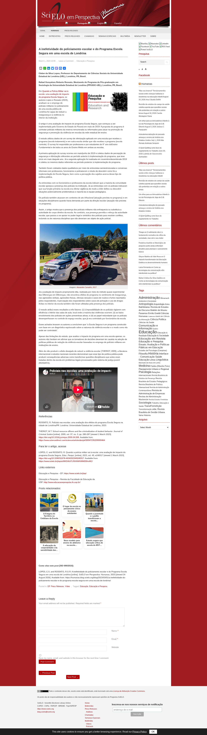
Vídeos (88, 724)
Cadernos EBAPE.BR (155, 316)
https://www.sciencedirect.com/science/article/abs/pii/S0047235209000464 (72, 440)
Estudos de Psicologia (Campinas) (153, 350)
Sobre (153, 36)
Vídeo (67, 586)
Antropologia (146, 304)
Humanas (146, 83)
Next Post (72, 677)
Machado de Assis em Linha (149, 363)
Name (114, 631)
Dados (155, 329)
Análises (89, 712)
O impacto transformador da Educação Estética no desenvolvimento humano (153, 260)
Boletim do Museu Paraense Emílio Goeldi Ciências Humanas (154, 313)
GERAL (42, 30)
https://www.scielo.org (45, 709)
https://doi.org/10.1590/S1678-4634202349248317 (61, 458)
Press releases (72, 36)
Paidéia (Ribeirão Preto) (160, 366)
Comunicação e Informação (148, 327)
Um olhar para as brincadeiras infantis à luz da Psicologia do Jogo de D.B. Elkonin (154, 124)
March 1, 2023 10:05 (47, 61)
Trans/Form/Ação (153, 406)
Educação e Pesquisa (85, 61)
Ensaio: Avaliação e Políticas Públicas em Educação (154, 346)
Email (114, 639)
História (153, 353)
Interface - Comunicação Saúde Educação (153, 356)
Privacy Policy (139, 731)
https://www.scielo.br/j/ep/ (75, 473)
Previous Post (47, 673)
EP (49, 586)
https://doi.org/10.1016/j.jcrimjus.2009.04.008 (59, 437)
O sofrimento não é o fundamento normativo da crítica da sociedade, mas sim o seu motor (152, 235)
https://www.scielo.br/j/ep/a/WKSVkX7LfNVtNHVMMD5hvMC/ (66, 461)
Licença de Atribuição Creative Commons (129, 691)
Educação (84, 586)
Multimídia (125, 36)
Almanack (164, 298)
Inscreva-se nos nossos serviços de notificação (137, 704)
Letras (152, 360)
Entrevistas (54, 36)
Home (41, 36)
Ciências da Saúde (146, 322)
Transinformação (145, 409)
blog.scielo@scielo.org (46, 712)
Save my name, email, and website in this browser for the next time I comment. (74, 658)
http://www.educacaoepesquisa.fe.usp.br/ (62, 482)
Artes (167, 304)
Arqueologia (158, 304)
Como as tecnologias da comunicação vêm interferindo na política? (151, 270)
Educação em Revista (152, 338)
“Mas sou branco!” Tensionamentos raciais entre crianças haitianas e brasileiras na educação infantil (152, 94)
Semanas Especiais (107, 36)
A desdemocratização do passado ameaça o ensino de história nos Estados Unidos (152, 137)
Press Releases (57, 586)
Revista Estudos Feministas (158, 399)
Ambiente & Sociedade (147, 301)
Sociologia (145, 402)
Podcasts (89, 726)
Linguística (162, 359)
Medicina (144, 365)
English (100, 23)
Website (115, 647)
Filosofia (143, 353)
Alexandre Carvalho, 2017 (86, 287)
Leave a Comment (66, 61)
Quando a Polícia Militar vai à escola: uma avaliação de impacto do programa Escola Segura (54, 94)
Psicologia (145, 371)
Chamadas (89, 36)
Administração (149, 297)
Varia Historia (145, 415)
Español (118, 23)
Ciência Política (158, 319)
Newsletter (140, 36)
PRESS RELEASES (71, 30)
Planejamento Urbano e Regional (154, 369)
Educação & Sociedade (158, 335)
